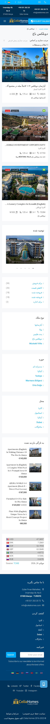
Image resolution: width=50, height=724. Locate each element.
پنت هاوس (37, 334)
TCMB (16, 563)
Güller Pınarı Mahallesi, (30, 592)
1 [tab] (31, 268)
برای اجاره (37, 302)
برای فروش (37, 283)
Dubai (39, 422)
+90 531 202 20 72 (41, 9)
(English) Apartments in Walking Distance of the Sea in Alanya (16, 452)
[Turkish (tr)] (32, 673)
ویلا (40, 329)
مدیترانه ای (37, 366)
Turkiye (38, 376)
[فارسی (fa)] (12, 673)
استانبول (38, 413)
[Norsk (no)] (22, 673)
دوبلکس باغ (37, 339)
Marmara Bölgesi (34, 380)
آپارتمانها (38, 325)
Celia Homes (24, 14)
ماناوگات (38, 427)
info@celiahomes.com (41, 13)
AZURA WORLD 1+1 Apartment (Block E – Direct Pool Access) (17, 486)
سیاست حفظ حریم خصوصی (34, 714)
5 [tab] (15, 268)
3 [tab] (23, 268)
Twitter (26, 686)
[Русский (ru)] (27, 673)
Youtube (19, 691)
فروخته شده (37, 292)
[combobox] (16, 40)
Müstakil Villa (35, 343)
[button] (6, 2)
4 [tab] (19, 268)
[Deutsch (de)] (17, 673)
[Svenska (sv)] (36, 673)
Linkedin (14, 686)
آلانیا (40, 408)
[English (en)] (41, 673)
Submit (10, 655)
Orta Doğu (37, 385)
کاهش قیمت (36, 288)
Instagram (32, 691)
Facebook (37, 686)
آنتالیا (40, 371)
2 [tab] (27, 268)
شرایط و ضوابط (12, 714)
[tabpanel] (25, 249)
